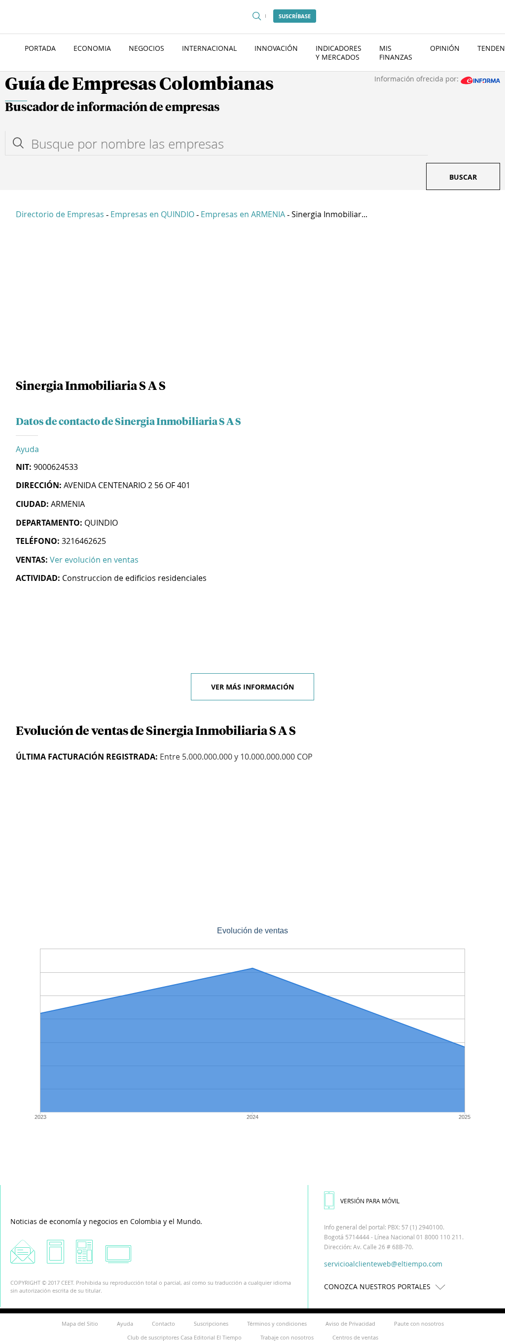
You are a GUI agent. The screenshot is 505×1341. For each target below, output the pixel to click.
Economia (92, 48)
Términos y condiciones (277, 1323)
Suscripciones (211, 1323)
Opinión (445, 48)
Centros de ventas (355, 1337)
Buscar (463, 177)
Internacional (209, 48)
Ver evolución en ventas (94, 559)
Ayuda (27, 449)
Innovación (276, 48)
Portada (40, 48)
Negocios (146, 48)
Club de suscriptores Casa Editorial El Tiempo (184, 1337)
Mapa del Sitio (80, 1323)
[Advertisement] (252, 301)
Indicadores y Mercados (338, 52)
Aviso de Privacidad (350, 1323)
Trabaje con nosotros (287, 1337)
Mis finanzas (395, 52)
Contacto (163, 1323)
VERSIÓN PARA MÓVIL (369, 1201)
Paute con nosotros (419, 1323)
